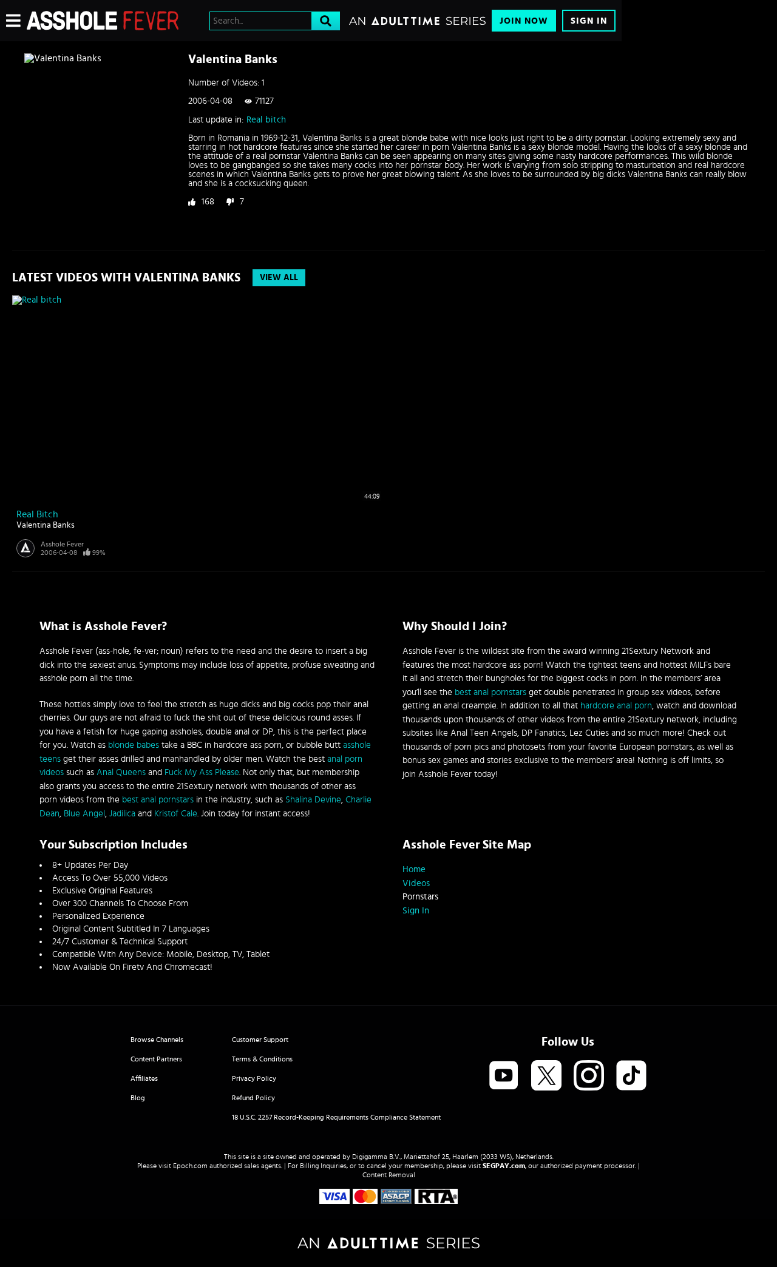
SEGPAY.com (504, 1165)
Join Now (524, 20)
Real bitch (266, 119)
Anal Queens (121, 772)
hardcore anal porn (616, 705)
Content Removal (388, 1174)
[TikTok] (631, 1076)
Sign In (589, 20)
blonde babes (133, 745)
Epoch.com (190, 1165)
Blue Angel (84, 813)
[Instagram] (589, 1076)
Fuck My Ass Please (202, 772)
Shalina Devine (313, 799)
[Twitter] (546, 1076)
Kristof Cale (175, 813)
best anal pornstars (158, 799)
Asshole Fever (62, 544)
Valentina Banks (45, 525)
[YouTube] (504, 1076)
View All (279, 278)
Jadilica (122, 813)
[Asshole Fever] (102, 20)
